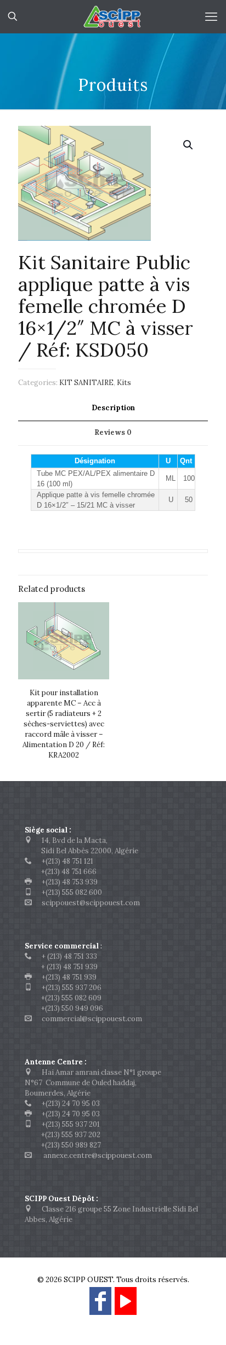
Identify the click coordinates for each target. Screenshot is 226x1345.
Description (113, 407)
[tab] (113, 408)
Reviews (113, 432)
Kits (124, 382)
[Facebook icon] (100, 1306)
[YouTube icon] (126, 1306)
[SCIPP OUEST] (113, 16)
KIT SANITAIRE (86, 382)
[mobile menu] (211, 16)
